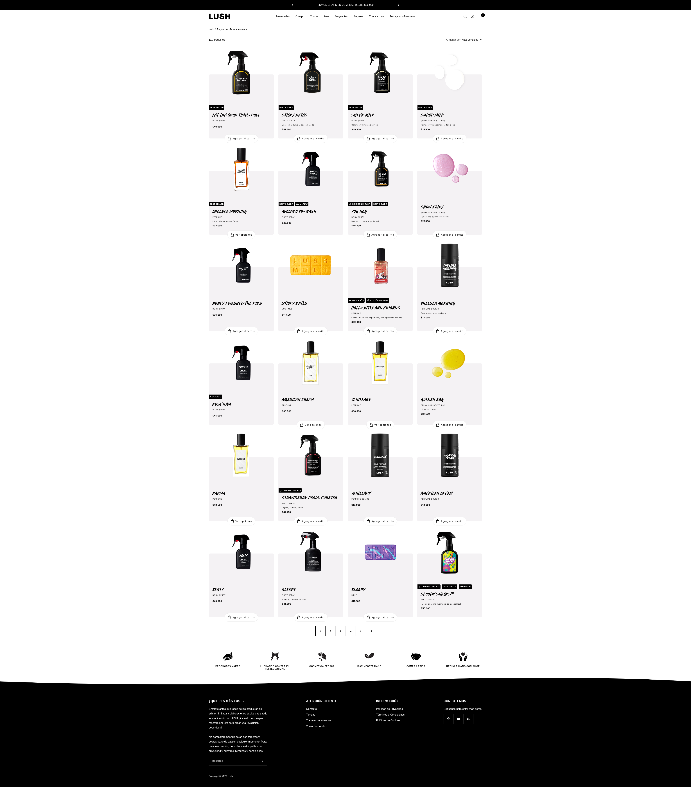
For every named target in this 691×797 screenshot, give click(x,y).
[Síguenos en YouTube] (458, 719)
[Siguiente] (371, 631)
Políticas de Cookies (388, 720)
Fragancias (341, 16)
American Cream (298, 399)
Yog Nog (359, 211)
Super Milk (363, 115)
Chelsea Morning (230, 211)
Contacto (311, 708)
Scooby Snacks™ (437, 594)
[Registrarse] (262, 761)
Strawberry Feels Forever (310, 497)
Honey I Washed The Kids (237, 303)
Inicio (211, 29)
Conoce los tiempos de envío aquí (345, 4)
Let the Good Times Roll (236, 115)
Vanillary (361, 399)
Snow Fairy (432, 207)
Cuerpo (299, 16)
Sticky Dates (295, 115)
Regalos (358, 16)
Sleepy (289, 589)
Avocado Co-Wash (299, 211)
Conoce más (376, 16)
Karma (219, 493)
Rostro (314, 16)
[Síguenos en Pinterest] (448, 719)
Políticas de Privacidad (389, 708)
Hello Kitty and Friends (375, 308)
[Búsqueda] (465, 16)
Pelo (326, 16)
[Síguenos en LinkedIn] (468, 719)
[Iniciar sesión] (472, 16)
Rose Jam (222, 404)
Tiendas (310, 714)
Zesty (218, 589)
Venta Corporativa (316, 726)
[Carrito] (480, 16)
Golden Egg (432, 399)
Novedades (283, 16)
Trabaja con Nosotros (402, 16)
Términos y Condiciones (390, 714)
